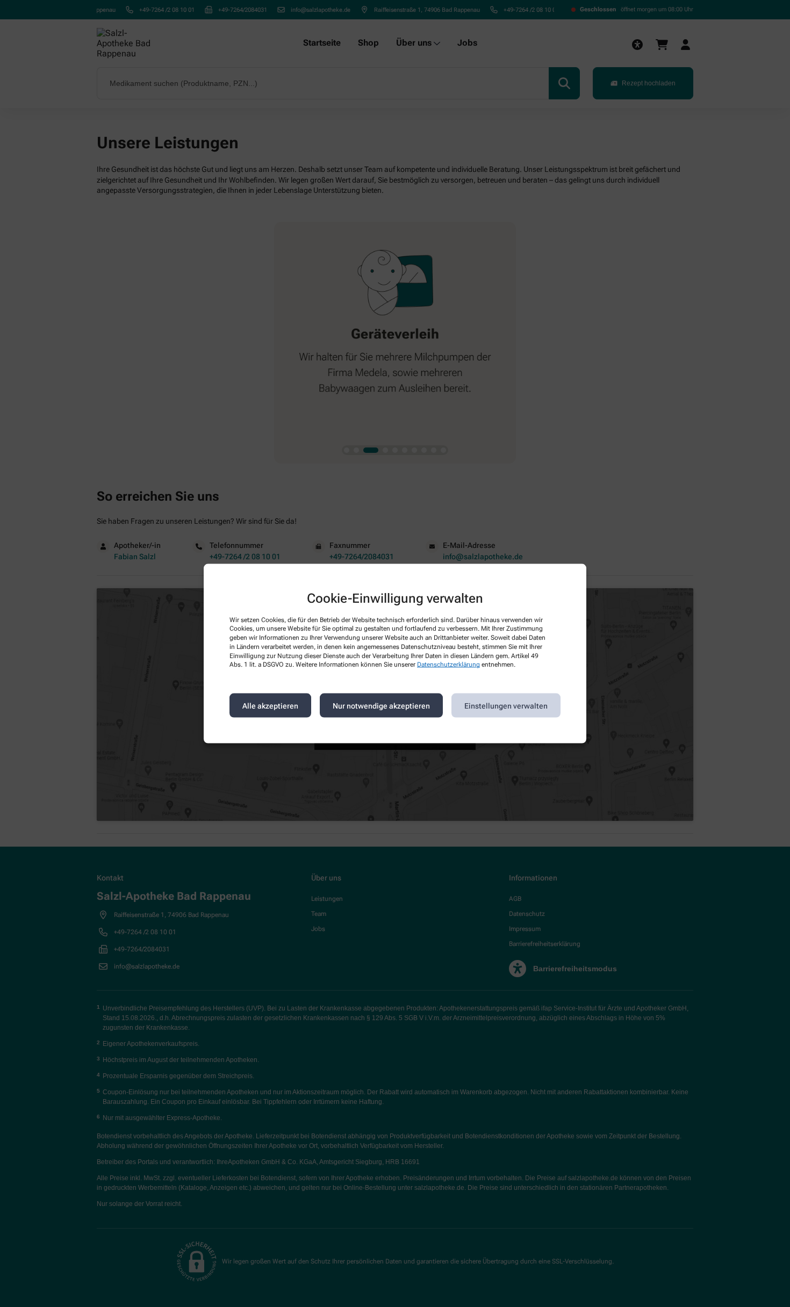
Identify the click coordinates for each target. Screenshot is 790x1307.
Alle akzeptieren (270, 705)
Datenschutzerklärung (448, 664)
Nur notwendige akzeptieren (381, 705)
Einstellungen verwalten (506, 705)
